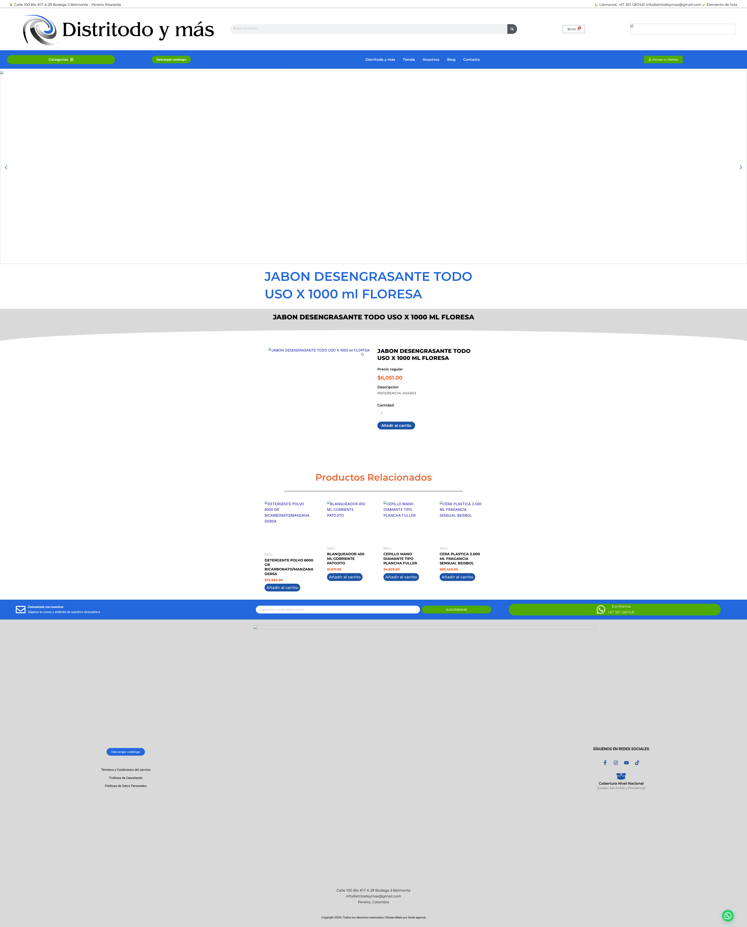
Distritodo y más (380, 59)
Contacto (471, 59)
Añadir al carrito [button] (282, 587)
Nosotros (431, 59)
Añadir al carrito (396, 425)
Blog (451, 59)
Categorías (58, 59)
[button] (6, 167)
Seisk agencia (417, 917)
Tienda (409, 59)
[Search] (512, 29)
